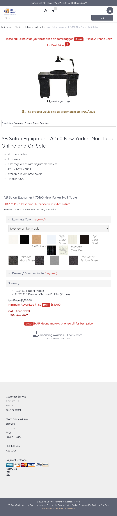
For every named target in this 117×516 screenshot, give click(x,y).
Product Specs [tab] (31, 123)
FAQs (9, 432)
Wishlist (10, 405)
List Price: (14, 300)
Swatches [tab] (44, 123)
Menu (109, 10)
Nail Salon (6, 27)
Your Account (13, 409)
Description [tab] (7, 123)
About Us (11, 450)
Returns (10, 428)
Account (45, 10)
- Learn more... (61, 335)
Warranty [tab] (18, 123)
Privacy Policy (13, 436)
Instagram (8, 473)
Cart (53, 10)
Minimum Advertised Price (28, 304)
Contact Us (12, 401)
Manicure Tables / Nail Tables (30, 27)
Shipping (11, 423)
